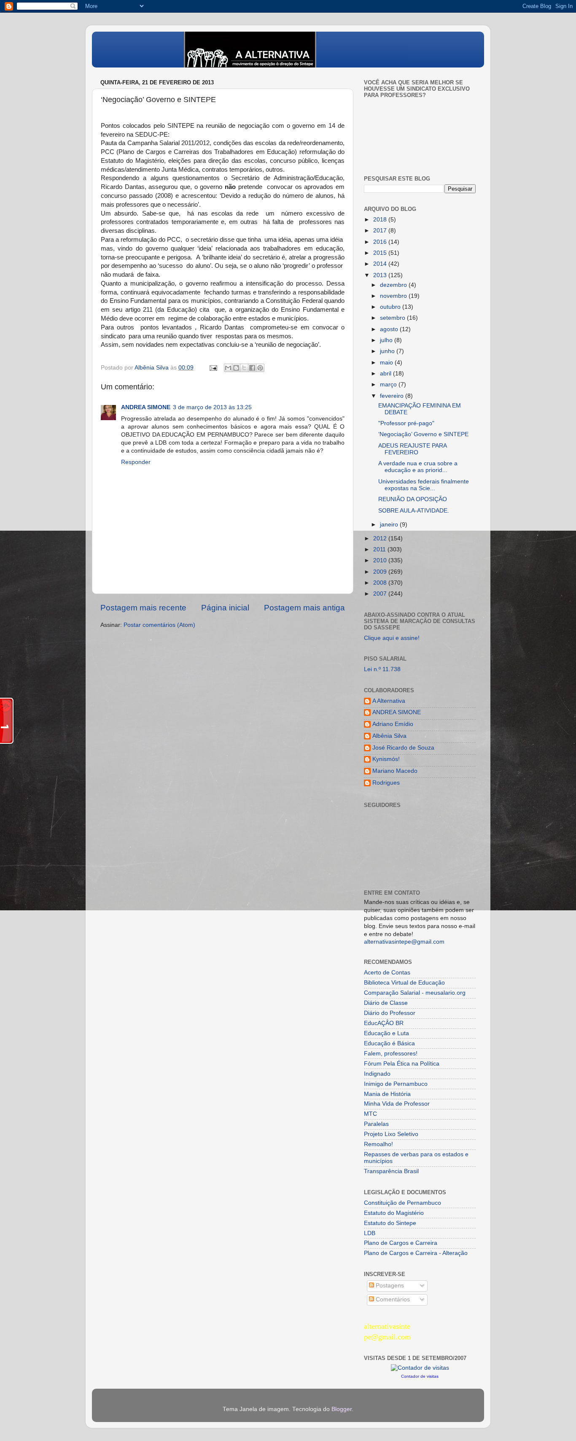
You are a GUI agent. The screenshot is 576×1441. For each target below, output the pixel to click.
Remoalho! (378, 1144)
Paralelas (376, 1124)
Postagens (389, 1285)
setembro (393, 318)
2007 (380, 594)
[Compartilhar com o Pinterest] (260, 368)
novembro (394, 296)
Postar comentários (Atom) (159, 625)
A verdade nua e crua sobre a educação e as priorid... (418, 466)
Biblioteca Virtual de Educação (404, 983)
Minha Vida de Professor (397, 1104)
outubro (391, 307)
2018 (380, 219)
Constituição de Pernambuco (402, 1203)
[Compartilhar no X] (244, 368)
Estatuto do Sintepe (390, 1223)
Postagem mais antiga (304, 607)
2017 (380, 230)
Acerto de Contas (387, 972)
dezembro (394, 285)
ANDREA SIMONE (145, 407)
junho (388, 351)
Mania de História (387, 1094)
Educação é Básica (389, 1043)
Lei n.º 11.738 (382, 669)
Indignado (377, 1074)
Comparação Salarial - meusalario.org (415, 993)
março (389, 384)
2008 (380, 583)
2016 (380, 242)
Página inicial (225, 607)
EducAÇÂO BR (384, 1023)
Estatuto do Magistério (394, 1213)
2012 (380, 538)
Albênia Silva (389, 736)
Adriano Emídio (392, 724)
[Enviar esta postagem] (213, 367)
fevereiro (392, 396)
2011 (380, 549)
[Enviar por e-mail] (228, 368)
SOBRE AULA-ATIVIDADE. (413, 510)
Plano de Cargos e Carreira (400, 1243)
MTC (370, 1114)
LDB (369, 1233)
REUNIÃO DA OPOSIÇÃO (412, 499)
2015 (380, 253)
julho (387, 340)
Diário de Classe (386, 1003)
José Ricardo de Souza (403, 748)
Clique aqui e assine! (392, 638)
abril (386, 373)
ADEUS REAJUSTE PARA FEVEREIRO (412, 449)
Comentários (392, 1299)
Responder (136, 462)
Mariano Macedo (394, 771)
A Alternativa (388, 701)
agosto (390, 329)
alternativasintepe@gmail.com (404, 942)
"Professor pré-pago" (406, 423)
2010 (380, 560)
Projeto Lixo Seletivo (391, 1134)
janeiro (390, 524)
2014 (380, 264)
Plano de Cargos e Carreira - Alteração (416, 1253)
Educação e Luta (386, 1033)
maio (387, 362)
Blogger (341, 1409)
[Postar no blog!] (236, 368)
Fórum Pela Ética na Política (401, 1064)
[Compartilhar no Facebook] (252, 368)
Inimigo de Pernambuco (396, 1084)
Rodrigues (386, 783)
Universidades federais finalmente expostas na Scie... (423, 484)
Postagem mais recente (143, 607)
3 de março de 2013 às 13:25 (212, 407)
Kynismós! (386, 759)
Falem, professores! (390, 1053)
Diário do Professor (389, 1013)
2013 (380, 275)
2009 (380, 572)
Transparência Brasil (391, 1171)
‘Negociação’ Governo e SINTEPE (423, 434)
